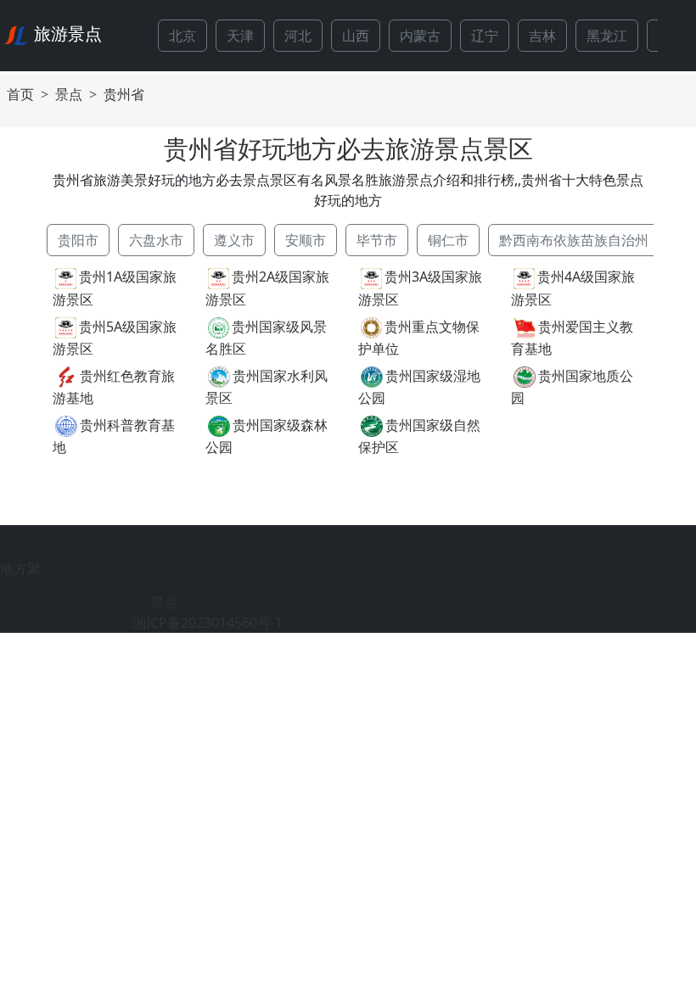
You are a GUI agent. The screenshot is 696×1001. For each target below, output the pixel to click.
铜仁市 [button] (448, 240)
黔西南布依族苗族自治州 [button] (573, 240)
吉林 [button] (542, 35)
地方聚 (20, 568)
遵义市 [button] (234, 240)
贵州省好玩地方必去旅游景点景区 (348, 148)
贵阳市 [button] (78, 240)
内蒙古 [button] (420, 35)
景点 (68, 94)
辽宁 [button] (484, 35)
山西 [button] (355, 35)
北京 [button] (182, 35)
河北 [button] (298, 35)
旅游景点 (68, 33)
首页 (20, 94)
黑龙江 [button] (607, 35)
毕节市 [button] (376, 240)
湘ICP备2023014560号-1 (207, 622)
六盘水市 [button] (156, 240)
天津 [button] (240, 35)
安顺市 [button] (305, 240)
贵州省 (124, 94)
